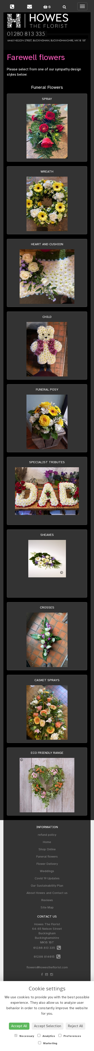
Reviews (47, 900)
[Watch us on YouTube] (46, 975)
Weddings (47, 871)
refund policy (47, 835)
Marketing (49, 1043)
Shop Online (47, 849)
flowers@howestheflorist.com (47, 967)
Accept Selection (47, 1026)
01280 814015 (45, 957)
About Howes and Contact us (47, 893)
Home (47, 842)
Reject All (75, 1026)
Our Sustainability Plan (47, 886)
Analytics (48, 1036)
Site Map (47, 907)
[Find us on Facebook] (42, 975)
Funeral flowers (47, 856)
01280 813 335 (45, 948)
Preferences (72, 1036)
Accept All (19, 1026)
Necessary (26, 1036)
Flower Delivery (47, 864)
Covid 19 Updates (47, 878)
